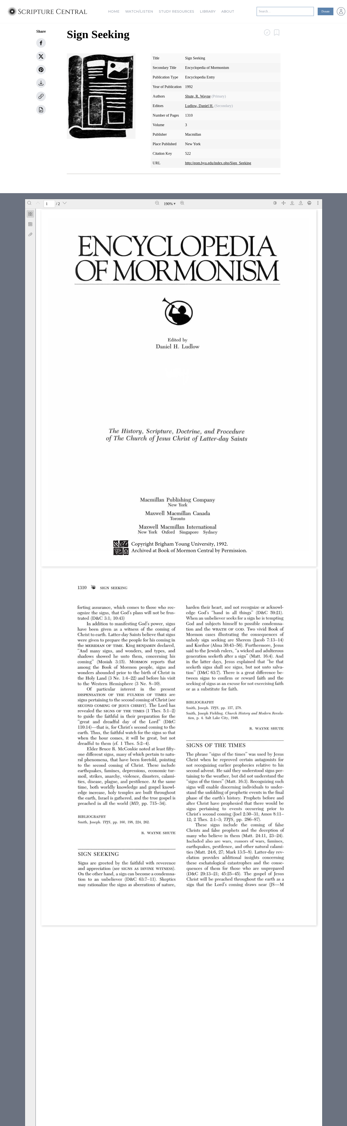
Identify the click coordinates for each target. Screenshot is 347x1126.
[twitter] (41, 56)
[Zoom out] (157, 203)
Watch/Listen (139, 11)
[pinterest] (41, 69)
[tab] (30, 215)
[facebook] (41, 43)
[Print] (309, 203)
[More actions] (318, 203)
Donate (325, 11)
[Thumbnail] (30, 214)
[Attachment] (30, 234)
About (227, 11)
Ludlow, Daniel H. (199, 106)
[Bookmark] (30, 224)
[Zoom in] (182, 203)
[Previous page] (38, 203)
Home (113, 11)
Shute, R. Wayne (198, 96)
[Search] (29, 203)
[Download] (301, 203)
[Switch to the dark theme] (275, 203)
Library (208, 11)
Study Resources (176, 11)
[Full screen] (283, 203)
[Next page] (64, 203)
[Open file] (292, 203)
